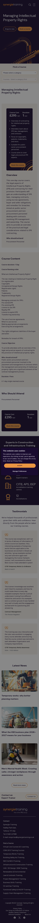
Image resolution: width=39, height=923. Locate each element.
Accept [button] (19, 466)
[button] (19, 471)
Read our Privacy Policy (14, 461)
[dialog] (19, 461)
